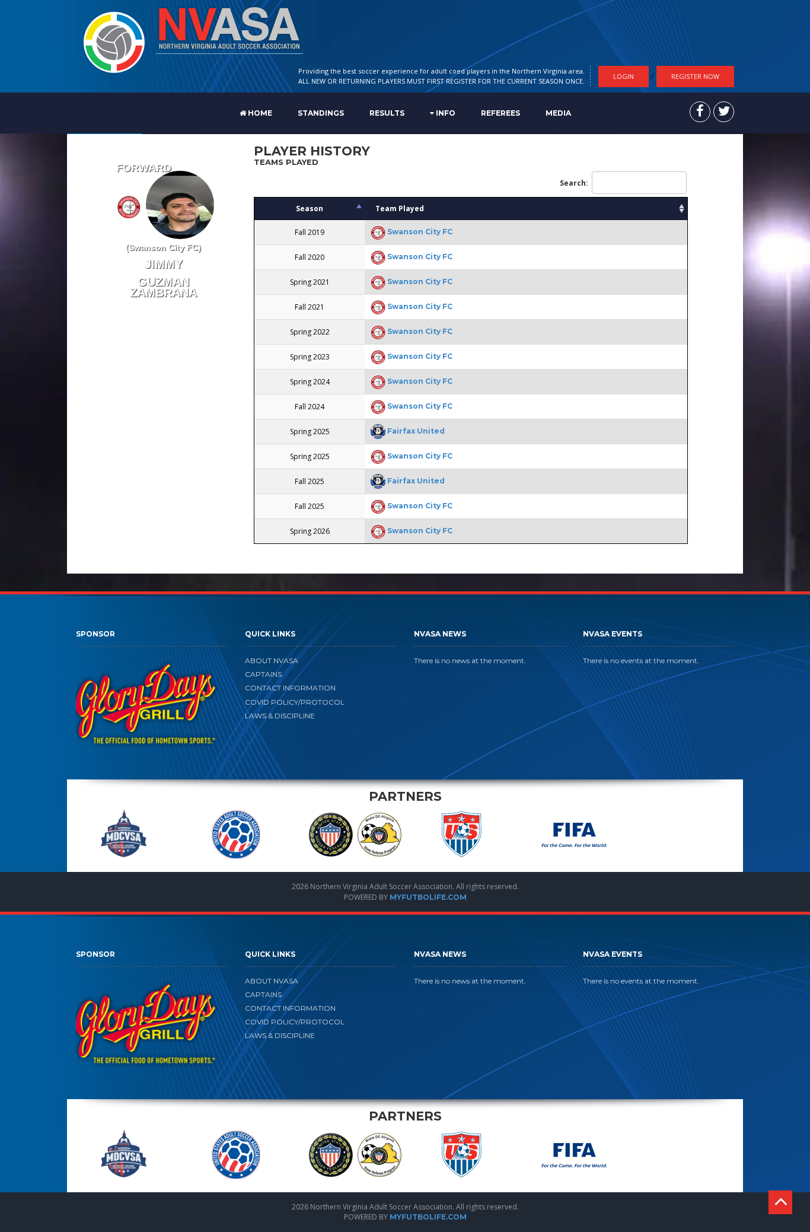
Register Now (695, 76)
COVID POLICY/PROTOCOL (295, 702)
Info (444, 113)
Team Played (399, 208)
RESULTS (386, 113)
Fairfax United (416, 430)
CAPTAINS (263, 674)
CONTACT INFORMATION (290, 687)
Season (309, 208)
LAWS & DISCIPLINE (280, 715)
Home (259, 113)
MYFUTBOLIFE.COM (428, 897)
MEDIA (558, 113)
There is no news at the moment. (470, 660)
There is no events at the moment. (641, 660)
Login (623, 76)
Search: (574, 183)
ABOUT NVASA (271, 660)
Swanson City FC (419, 231)
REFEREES (500, 113)
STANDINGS (321, 113)
